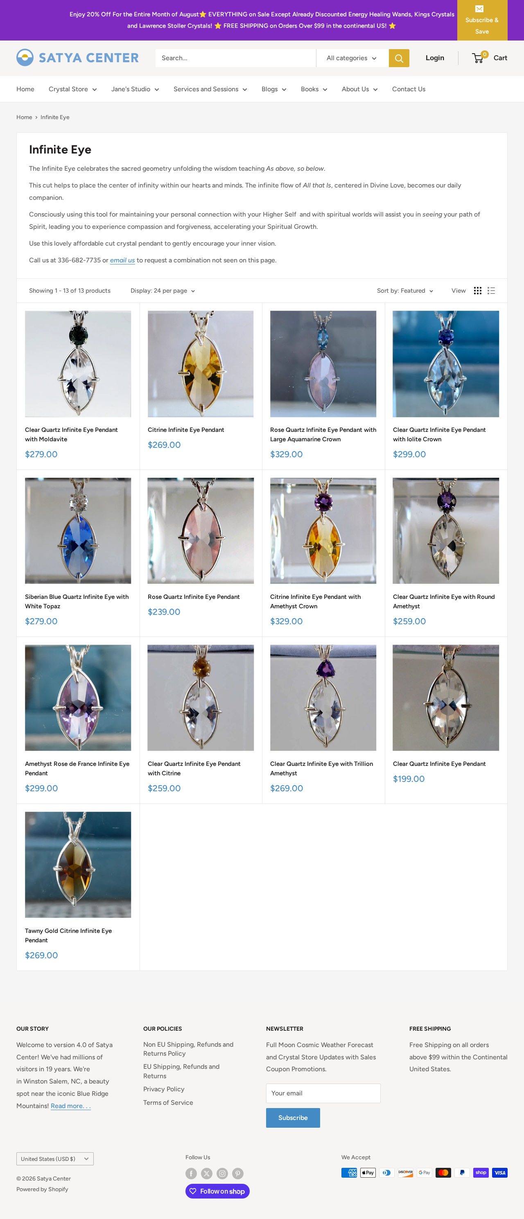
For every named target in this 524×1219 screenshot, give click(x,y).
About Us (355, 89)
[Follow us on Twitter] (206, 1173)
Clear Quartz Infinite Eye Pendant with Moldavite (71, 434)
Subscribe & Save (482, 25)
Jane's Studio (130, 89)
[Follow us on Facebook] (191, 1173)
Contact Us (408, 89)
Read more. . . (71, 1106)
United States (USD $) (48, 1159)
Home (25, 89)
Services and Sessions (206, 89)
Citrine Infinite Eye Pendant (186, 429)
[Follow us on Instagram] (222, 1173)
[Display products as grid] (477, 290)
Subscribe (293, 1118)
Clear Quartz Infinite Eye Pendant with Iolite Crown (439, 434)
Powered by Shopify (42, 1189)
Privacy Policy (164, 1089)
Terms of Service (168, 1102)
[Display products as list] (491, 290)
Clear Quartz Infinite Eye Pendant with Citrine (194, 768)
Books (309, 89)
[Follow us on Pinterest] (238, 1173)
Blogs (270, 89)
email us (122, 260)
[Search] (399, 58)
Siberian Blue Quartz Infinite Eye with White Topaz (77, 601)
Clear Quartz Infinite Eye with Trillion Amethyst (321, 768)
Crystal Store (68, 89)
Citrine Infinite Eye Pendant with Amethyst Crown (315, 601)
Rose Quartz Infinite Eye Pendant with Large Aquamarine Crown (323, 434)
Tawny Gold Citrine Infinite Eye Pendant (68, 935)
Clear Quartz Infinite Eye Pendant (439, 764)
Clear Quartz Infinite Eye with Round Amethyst (444, 601)
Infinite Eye (55, 117)
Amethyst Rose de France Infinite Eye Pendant (77, 768)
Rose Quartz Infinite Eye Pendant (194, 596)
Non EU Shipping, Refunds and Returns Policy (188, 1049)
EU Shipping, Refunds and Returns (181, 1071)
